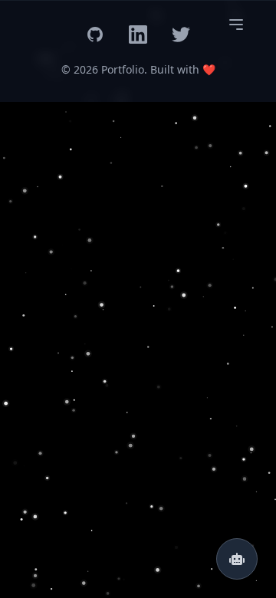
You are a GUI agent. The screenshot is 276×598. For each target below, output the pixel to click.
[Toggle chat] (237, 559)
